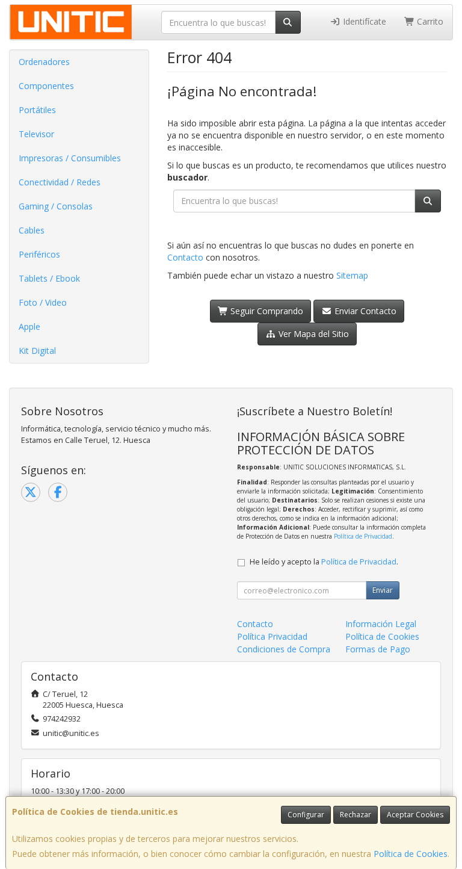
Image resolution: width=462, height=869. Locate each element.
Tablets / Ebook (49, 278)
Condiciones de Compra (283, 649)
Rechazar (355, 814)
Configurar (306, 814)
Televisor (36, 134)
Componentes (46, 85)
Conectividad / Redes (59, 182)
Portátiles (37, 110)
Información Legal (380, 623)
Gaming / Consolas (56, 206)
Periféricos (39, 254)
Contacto (185, 257)
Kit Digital (37, 350)
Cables (32, 230)
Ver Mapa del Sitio (312, 333)
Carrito (428, 21)
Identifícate (363, 21)
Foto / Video (43, 302)
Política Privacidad (272, 636)
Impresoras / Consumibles (70, 158)
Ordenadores (44, 61)
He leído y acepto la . (324, 562)
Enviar (382, 590)
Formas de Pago (377, 649)
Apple (29, 326)
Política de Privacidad (363, 536)
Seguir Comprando (265, 311)
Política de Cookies (411, 853)
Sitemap (352, 275)
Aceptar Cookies (415, 814)
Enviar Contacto (364, 311)
